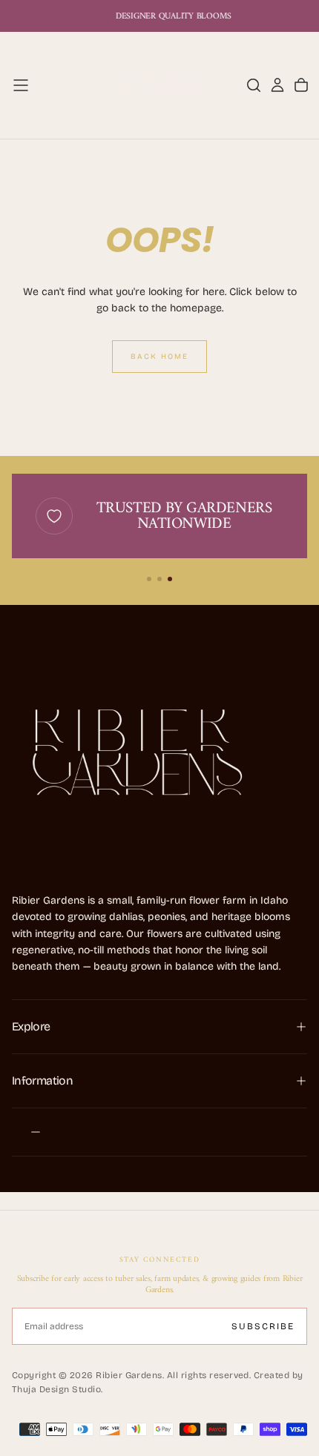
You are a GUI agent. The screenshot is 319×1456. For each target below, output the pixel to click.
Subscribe (263, 1326)
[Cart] (301, 85)
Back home (159, 356)
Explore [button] (31, 1026)
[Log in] (277, 85)
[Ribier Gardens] (130, 760)
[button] (21, 85)
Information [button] (42, 1080)
